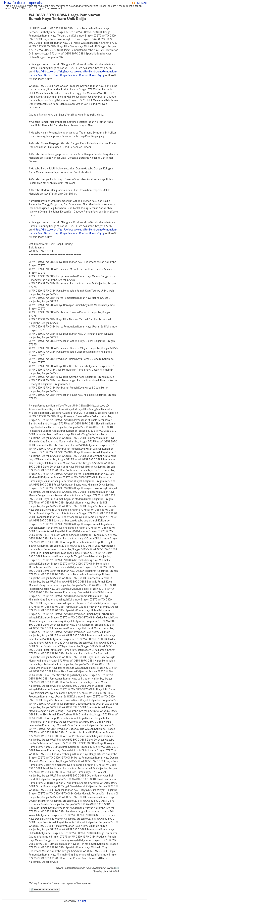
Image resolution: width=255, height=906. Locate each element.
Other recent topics (45, 890)
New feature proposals (23, 3)
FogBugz (81, 901)
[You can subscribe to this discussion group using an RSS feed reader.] (133, 3)
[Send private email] (117, 868)
